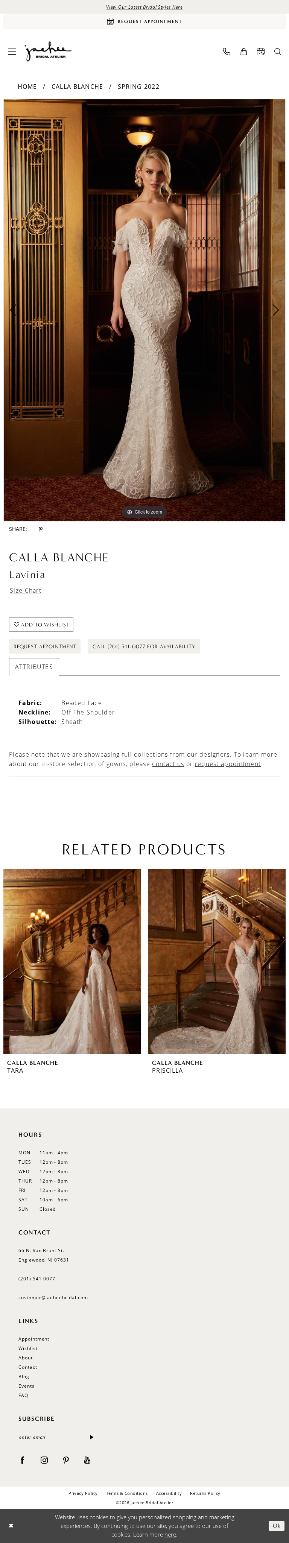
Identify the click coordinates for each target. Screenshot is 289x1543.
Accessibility (169, 1493)
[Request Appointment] (260, 51)
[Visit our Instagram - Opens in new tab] (44, 1459)
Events (26, 1386)
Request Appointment (45, 646)
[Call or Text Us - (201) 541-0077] (226, 51)
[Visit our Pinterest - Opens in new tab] (66, 1459)
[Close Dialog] (11, 1525)
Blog (23, 1376)
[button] (12, 51)
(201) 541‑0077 (36, 1278)
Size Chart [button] (25, 590)
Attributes (34, 667)
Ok (277, 1526)
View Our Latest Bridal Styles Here (144, 7)
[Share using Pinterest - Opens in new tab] (40, 529)
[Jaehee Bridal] (48, 52)
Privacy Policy (83, 1493)
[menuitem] (12, 51)
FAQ (23, 1395)
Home (27, 86)
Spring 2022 (139, 86)
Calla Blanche (77, 86)
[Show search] (277, 51)
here (170, 1534)
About (25, 1357)
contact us (168, 764)
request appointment (228, 764)
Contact (27, 1367)
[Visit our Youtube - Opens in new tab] (87, 1459)
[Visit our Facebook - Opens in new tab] (22, 1459)
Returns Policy (205, 1493)
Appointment (33, 1339)
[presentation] (72, 961)
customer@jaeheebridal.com (53, 1297)
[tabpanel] (144, 310)
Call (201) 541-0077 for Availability (144, 646)
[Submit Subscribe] (92, 1437)
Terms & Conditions (127, 1493)
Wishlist (28, 1348)
